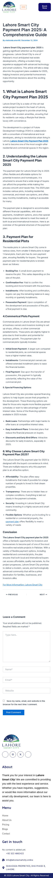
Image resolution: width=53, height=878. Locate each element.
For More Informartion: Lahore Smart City (22, 585)
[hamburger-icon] (23, 7)
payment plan (12, 521)
